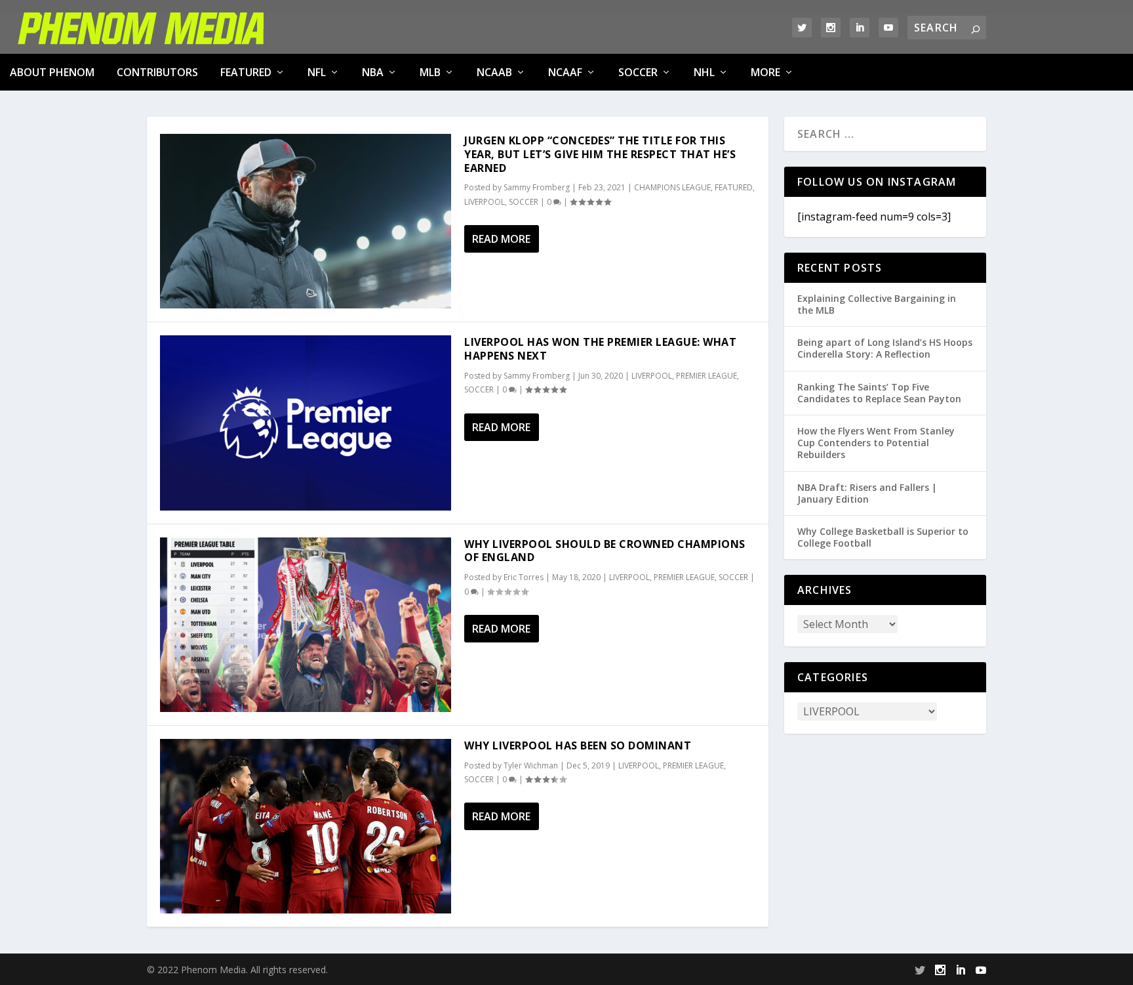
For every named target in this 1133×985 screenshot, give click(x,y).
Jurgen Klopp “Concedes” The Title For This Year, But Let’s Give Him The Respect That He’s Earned (600, 154)
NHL (704, 72)
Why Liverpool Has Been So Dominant (577, 745)
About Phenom (52, 72)
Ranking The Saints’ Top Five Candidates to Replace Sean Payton (879, 393)
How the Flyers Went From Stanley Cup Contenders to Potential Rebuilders (876, 443)
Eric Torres (524, 577)
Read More (501, 239)
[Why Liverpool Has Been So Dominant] (305, 826)
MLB (430, 72)
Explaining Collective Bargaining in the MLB (876, 304)
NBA (373, 72)
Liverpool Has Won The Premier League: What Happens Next (600, 349)
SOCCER (638, 72)
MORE (765, 72)
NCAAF (565, 72)
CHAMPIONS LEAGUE (672, 187)
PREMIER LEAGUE (706, 375)
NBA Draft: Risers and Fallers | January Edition (867, 493)
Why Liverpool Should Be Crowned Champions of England (604, 551)
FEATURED (245, 72)
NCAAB (494, 72)
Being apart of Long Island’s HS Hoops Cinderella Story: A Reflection (884, 348)
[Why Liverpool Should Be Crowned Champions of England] (305, 624)
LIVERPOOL (484, 201)
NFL (317, 72)
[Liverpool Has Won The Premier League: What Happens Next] (305, 422)
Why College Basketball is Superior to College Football (882, 537)
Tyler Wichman (531, 765)
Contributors (157, 72)
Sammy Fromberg (537, 187)
